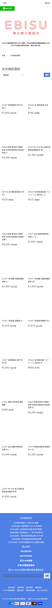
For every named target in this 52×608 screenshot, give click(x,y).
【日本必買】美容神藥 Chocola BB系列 (26, 526)
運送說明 (20, 590)
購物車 (47, 3)
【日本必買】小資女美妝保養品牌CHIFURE (26, 536)
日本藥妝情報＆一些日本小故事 (26, 523)
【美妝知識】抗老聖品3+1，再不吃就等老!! (26, 532)
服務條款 (20, 587)
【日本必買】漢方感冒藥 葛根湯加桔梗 (26, 539)
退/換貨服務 (30, 590)
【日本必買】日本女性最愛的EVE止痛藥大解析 (26, 542)
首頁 (3, 55)
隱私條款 (29, 587)
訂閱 (46, 576)
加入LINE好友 (42, 590)
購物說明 (38, 587)
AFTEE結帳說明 (9, 590)
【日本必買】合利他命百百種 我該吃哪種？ (26, 529)
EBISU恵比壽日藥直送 (17, 599)
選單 (5, 3)
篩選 (46, 75)
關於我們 (11, 587)
